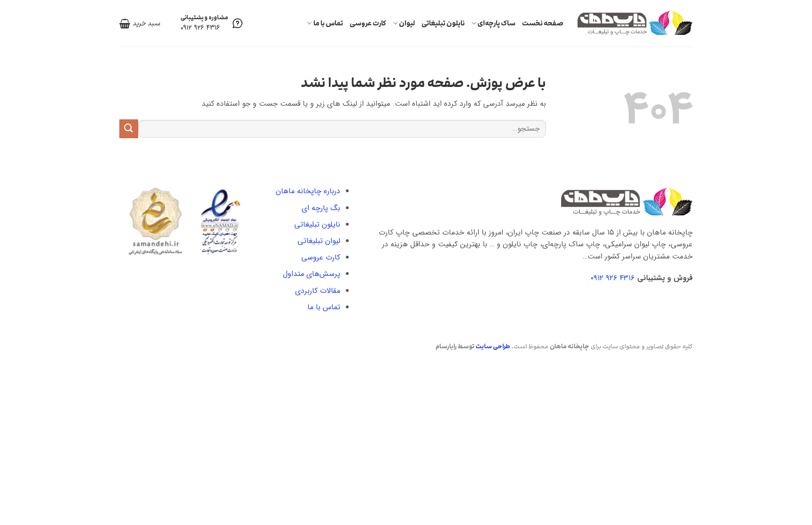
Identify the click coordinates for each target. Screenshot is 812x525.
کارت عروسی (368, 23)
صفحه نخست (542, 23)
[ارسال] (128, 128)
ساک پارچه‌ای (496, 23)
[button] (139, 23)
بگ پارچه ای (321, 208)
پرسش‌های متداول (311, 274)
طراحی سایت (493, 346)
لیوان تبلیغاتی (318, 241)
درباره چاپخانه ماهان (308, 191)
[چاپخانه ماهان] (635, 23)
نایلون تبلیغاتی (443, 23)
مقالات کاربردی (317, 291)
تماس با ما (328, 23)
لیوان (407, 23)
